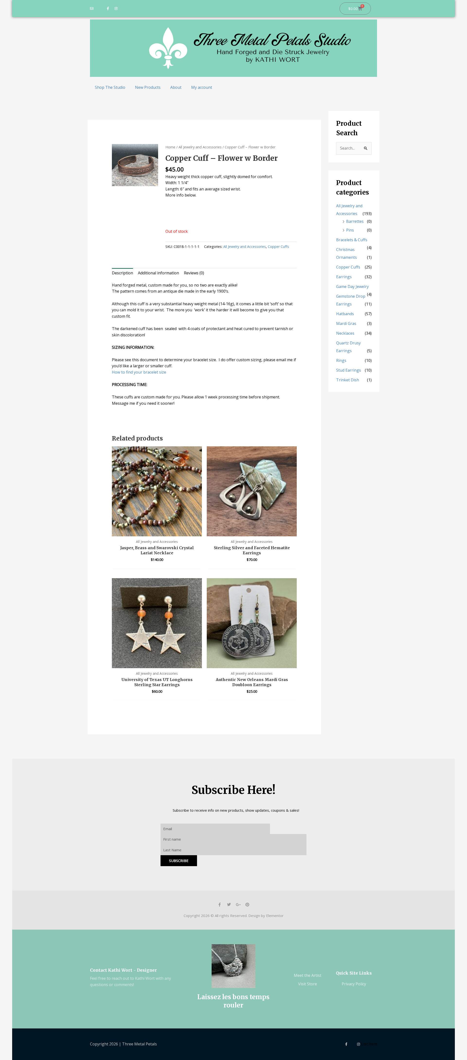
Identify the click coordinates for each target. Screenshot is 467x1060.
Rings (341, 360)
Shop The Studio (110, 87)
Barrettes (355, 221)
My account (201, 87)
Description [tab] (122, 273)
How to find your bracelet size (139, 372)
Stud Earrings (348, 370)
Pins (350, 230)
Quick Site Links (354, 973)
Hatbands (345, 313)
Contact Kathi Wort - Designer (123, 970)
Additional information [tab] (158, 273)
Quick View (157, 531)
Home (170, 146)
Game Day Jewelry (352, 286)
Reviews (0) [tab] (194, 273)
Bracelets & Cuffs (351, 240)
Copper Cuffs (278, 246)
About (175, 87)
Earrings (344, 276)
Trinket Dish (347, 380)
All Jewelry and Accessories (200, 146)
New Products (148, 87)
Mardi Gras (346, 323)
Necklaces (345, 333)
